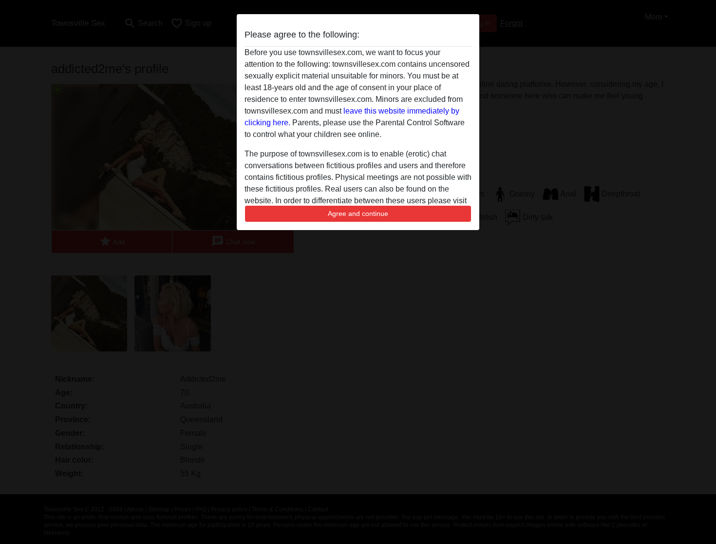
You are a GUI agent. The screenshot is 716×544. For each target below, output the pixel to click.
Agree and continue (358, 213)
